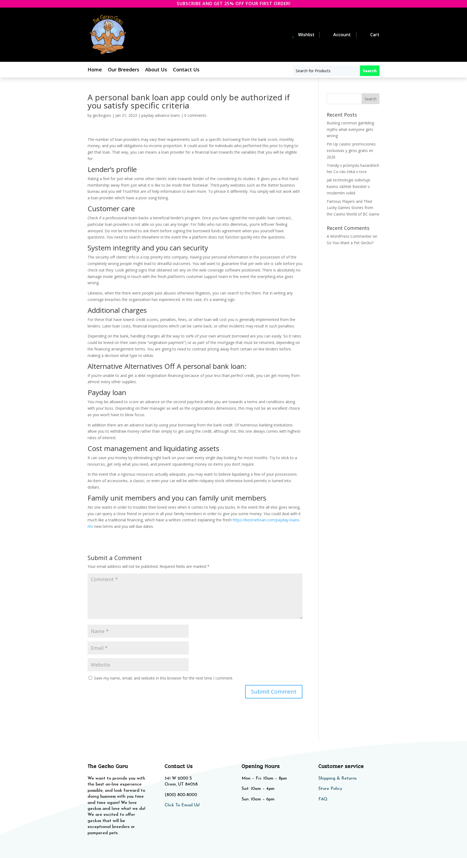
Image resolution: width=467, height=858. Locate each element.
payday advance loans (160, 115)
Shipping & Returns (337, 778)
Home (95, 70)
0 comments (195, 115)
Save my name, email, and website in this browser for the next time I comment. (163, 678)
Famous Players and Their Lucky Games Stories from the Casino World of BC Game (353, 208)
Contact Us (186, 70)
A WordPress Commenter (349, 236)
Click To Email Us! (182, 805)
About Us (156, 70)
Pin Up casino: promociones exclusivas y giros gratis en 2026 (351, 150)
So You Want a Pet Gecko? (350, 242)
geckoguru (102, 115)
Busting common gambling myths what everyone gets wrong (350, 129)
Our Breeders (123, 70)
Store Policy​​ (330, 789)
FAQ (322, 799)
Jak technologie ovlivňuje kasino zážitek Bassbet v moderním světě (348, 186)
